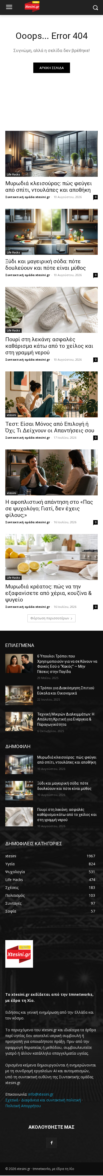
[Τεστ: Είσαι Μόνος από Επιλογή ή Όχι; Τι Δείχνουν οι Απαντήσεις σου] (51, 394)
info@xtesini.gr (40, 1094)
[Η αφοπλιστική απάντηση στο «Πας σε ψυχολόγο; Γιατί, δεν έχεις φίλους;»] (51, 472)
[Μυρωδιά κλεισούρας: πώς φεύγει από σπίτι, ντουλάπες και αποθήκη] (51, 154)
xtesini (11, 415)
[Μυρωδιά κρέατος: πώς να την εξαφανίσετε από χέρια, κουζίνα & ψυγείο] (51, 557)
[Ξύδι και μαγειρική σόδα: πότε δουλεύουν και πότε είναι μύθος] (51, 232)
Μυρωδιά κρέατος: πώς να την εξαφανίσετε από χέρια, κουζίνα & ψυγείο (48, 593)
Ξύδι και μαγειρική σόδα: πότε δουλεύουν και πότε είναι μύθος (45, 264)
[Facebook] (51, 1143)
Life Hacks (13, 174)
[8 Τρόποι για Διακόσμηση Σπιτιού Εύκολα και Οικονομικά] (19, 695)
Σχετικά (11, 1099)
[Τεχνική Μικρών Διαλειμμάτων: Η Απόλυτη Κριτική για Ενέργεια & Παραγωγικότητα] (19, 721)
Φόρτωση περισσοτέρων (49, 618)
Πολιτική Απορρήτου (23, 1105)
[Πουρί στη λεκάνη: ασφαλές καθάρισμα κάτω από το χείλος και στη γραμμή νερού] (51, 310)
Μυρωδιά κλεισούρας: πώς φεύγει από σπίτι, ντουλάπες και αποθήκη (48, 186)
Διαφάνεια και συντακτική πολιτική (51, 1099)
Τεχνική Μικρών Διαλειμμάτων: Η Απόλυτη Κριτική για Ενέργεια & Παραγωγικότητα (65, 719)
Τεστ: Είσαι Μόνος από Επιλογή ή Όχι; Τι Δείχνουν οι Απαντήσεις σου (49, 427)
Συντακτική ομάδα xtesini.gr (27, 197)
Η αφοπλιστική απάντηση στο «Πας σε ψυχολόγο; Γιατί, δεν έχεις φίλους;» (49, 508)
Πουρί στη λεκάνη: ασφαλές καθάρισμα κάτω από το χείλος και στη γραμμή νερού (49, 346)
